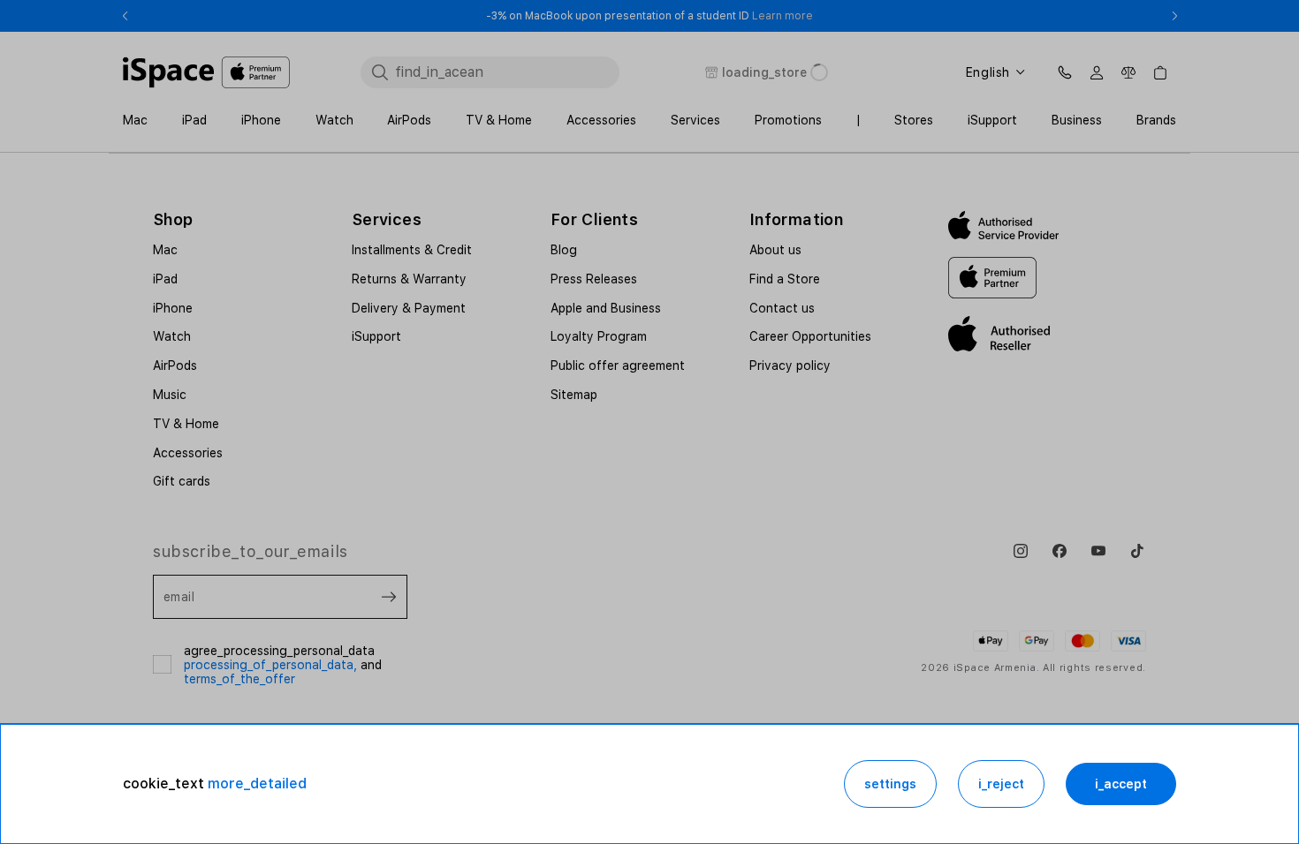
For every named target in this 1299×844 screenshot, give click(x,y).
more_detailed (257, 783)
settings (890, 784)
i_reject (1001, 784)
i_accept (1121, 784)
